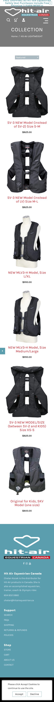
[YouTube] (30, 564)
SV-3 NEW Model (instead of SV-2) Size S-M (27, 124)
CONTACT (9, 664)
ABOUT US (9, 659)
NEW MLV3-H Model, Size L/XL (27, 274)
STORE (7, 649)
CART (6, 654)
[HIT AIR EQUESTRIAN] (27, 12)
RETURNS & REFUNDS (15, 630)
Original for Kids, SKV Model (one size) (27, 503)
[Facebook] (23, 564)
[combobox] (27, 57)
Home (14, 36)
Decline (34, 694)
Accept (19, 694)
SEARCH (8, 615)
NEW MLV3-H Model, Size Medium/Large (27, 349)
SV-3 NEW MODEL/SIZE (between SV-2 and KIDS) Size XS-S (27, 426)
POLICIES (8, 635)
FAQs (6, 619)
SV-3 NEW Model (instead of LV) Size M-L (27, 199)
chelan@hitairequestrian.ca (19, 600)
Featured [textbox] (20, 57)
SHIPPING (9, 625)
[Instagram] (27, 564)
